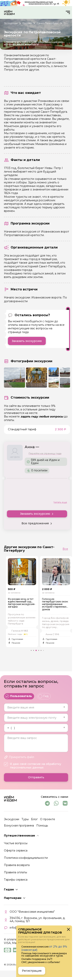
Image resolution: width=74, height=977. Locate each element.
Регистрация (31, 970)
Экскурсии (11, 819)
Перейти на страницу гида (45, 453)
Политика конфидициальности (26, 858)
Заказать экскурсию (27, 341)
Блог (34, 819)
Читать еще (60, 502)
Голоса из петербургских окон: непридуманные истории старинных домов (52, 604)
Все (65, 549)
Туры (25, 819)
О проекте (47, 819)
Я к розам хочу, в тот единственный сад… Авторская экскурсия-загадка (18, 603)
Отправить (36, 777)
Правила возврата (17, 865)
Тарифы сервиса (15, 879)
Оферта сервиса (15, 850)
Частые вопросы (15, 843)
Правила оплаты (15, 872)
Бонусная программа (19, 825)
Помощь (42, 825)
